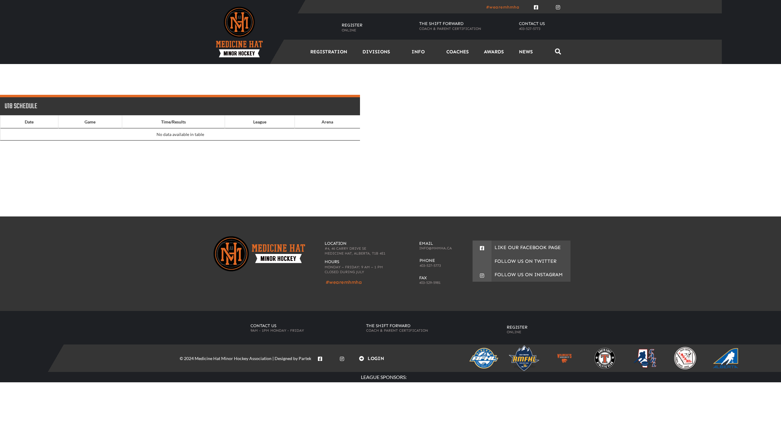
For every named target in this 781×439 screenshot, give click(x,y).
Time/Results (173, 121)
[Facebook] (536, 6)
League (259, 121)
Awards (494, 52)
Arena (327, 121)
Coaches (457, 52)
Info (418, 52)
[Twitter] (547, 6)
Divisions (376, 52)
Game (90, 121)
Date (29, 121)
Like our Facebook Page (528, 247)
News (526, 52)
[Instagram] (558, 6)
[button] (557, 51)
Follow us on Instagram (529, 274)
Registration (328, 52)
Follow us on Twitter (525, 261)
